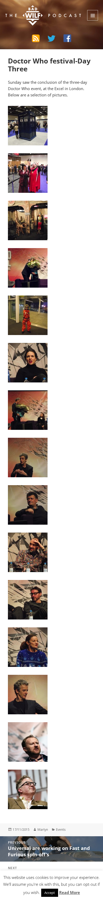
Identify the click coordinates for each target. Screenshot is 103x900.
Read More (69, 892)
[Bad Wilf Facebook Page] (67, 38)
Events (61, 829)
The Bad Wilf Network (37, 9)
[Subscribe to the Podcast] (36, 38)
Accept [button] (49, 892)
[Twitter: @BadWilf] (51, 39)
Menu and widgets (92, 15)
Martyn (43, 829)
